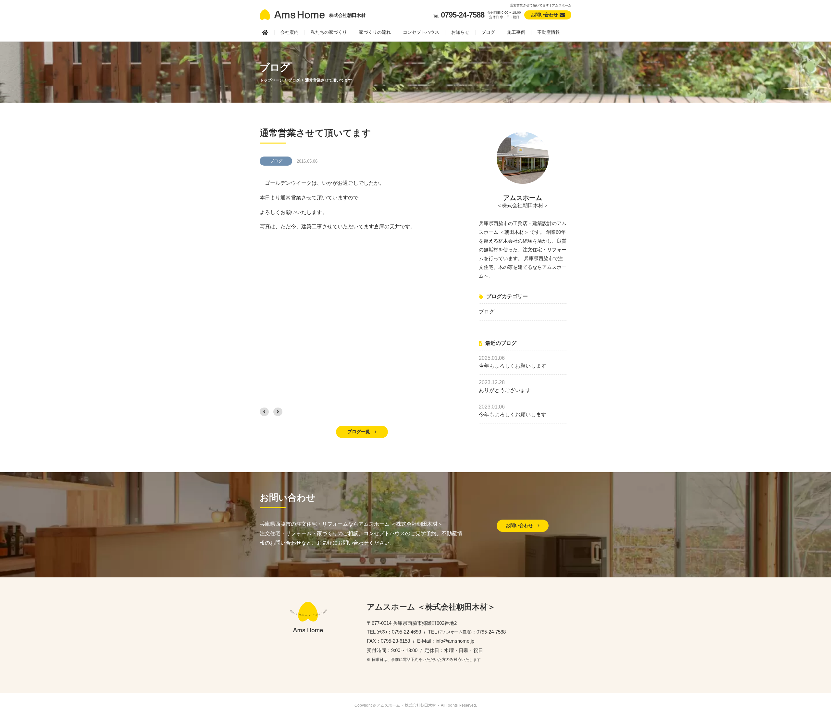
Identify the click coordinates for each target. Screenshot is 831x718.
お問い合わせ (520, 525)
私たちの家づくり (329, 32)
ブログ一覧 (359, 431)
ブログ (488, 32)
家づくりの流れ (375, 32)
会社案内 (289, 32)
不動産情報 (548, 32)
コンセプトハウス (421, 32)
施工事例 (516, 32)
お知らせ (460, 32)
